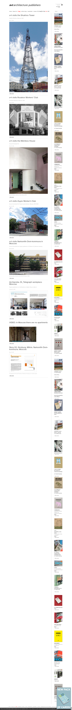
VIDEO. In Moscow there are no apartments (28, 323)
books (23, 706)
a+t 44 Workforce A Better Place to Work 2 (27, 287)
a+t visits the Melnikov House (22, 141)
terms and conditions (56, 706)
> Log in (59, 7)
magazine (19, 706)
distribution (30, 706)
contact (35, 11)
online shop (24, 11)
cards (26, 706)
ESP (48, 11)
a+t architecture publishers (26, 5)
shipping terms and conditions (46, 706)
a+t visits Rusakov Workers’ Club (23, 98)
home (10, 11)
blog (19, 11)
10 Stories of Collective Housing (35, 246)
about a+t (15, 11)
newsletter (30, 11)
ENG (46, 11)
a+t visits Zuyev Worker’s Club (22, 201)
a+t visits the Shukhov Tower (22, 15)
